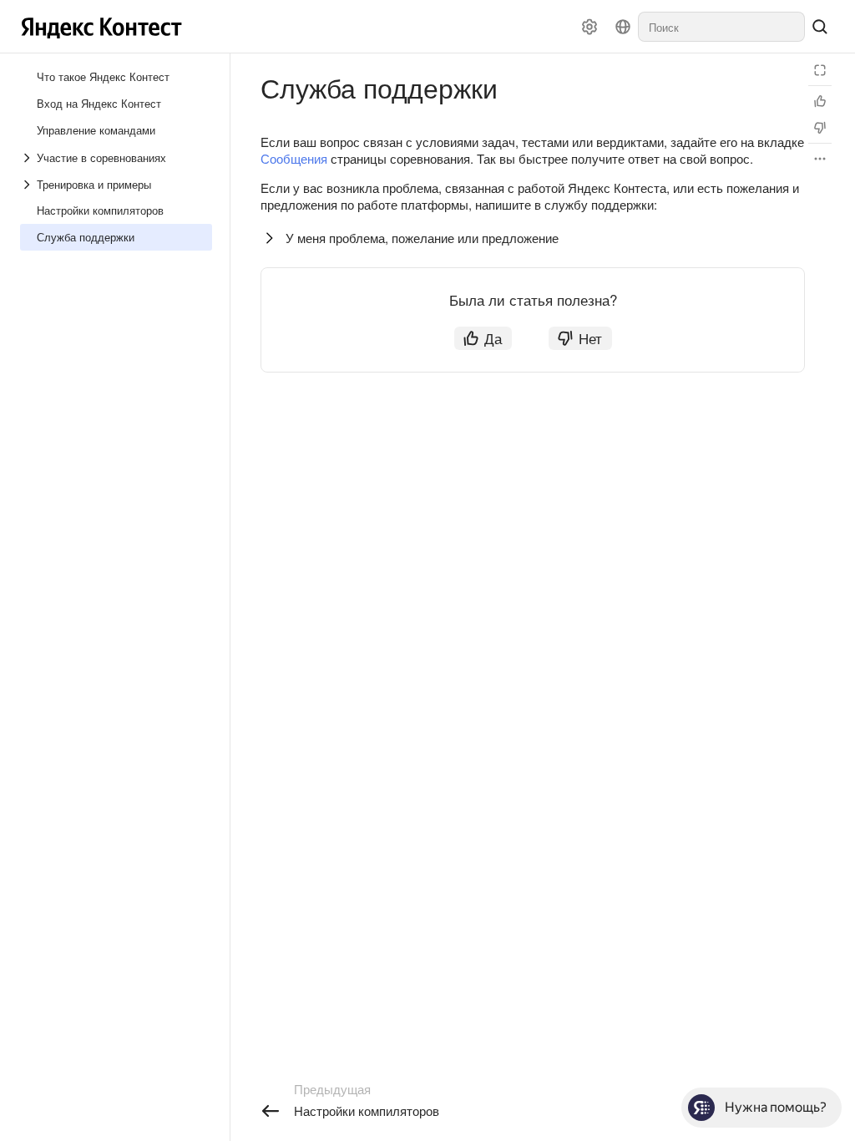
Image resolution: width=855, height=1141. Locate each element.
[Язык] (623, 27)
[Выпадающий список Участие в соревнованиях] (28, 158)
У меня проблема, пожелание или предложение (422, 237)
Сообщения (294, 158)
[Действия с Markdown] (820, 158)
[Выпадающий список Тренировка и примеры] (28, 184)
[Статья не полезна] (820, 127)
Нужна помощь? (776, 1107)
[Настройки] (589, 27)
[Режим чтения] (820, 70)
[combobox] (721, 27)
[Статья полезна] (820, 101)
